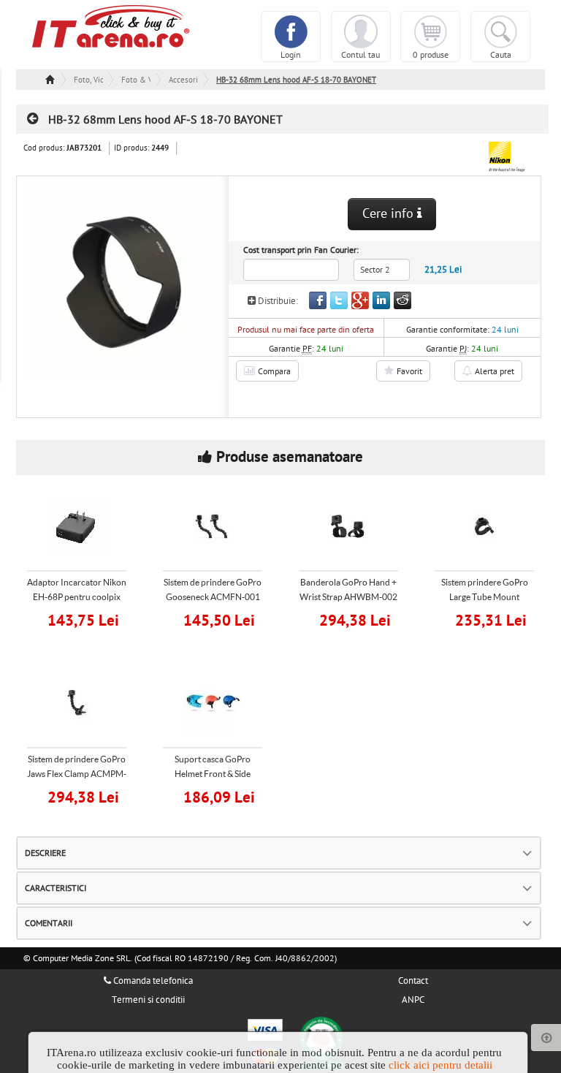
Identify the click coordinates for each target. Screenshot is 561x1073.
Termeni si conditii (148, 1000)
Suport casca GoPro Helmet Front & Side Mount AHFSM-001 (213, 774)
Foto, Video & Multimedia (88, 80)
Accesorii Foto (183, 80)
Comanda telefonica (152, 981)
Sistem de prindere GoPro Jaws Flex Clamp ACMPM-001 (76, 774)
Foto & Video (135, 80)
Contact (413, 981)
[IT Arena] (111, 25)
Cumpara (86, 619)
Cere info (389, 213)
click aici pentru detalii (440, 1065)
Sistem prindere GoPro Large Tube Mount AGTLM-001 (484, 597)
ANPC (413, 1000)
